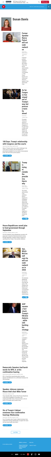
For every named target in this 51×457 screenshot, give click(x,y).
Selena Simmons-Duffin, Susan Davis (9, 374)
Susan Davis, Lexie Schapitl (24, 273)
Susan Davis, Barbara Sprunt (24, 52)
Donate (46, 2)
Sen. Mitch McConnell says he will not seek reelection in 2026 (25, 259)
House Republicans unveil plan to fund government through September (15, 227)
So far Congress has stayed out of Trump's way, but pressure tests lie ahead (25, 102)
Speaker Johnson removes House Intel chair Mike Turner (14, 390)
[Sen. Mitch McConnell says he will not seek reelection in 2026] (12, 253)
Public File (31, 442)
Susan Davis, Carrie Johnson (24, 186)
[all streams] (49, 6)
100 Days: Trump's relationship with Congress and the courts (15, 142)
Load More (15, 432)
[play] (4, 6)
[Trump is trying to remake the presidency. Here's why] (12, 166)
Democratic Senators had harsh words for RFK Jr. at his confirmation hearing (15, 369)
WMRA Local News (23, 442)
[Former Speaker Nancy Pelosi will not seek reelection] (12, 37)
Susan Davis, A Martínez (7, 232)
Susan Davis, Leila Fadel (7, 417)
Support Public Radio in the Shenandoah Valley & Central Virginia (23, 447)
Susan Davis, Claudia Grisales (25, 333)
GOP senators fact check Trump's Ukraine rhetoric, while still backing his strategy (25, 317)
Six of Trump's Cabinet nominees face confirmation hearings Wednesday (14, 412)
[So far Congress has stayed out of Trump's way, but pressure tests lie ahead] (12, 94)
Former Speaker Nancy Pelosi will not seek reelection (25, 41)
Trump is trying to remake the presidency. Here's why (25, 173)
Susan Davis (24, 115)
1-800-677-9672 (32, 445)
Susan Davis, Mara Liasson (7, 146)
